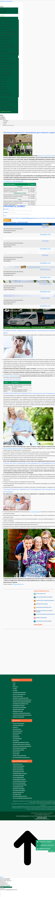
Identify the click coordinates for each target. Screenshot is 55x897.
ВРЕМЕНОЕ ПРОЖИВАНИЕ (18, 717)
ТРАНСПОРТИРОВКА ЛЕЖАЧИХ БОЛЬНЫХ (22, 715)
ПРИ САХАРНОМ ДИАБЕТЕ (18, 750)
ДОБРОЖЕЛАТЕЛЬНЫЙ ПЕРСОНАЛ (20, 703)
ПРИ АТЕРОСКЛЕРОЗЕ (17, 731)
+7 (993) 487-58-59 (22, 222)
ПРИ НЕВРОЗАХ (16, 736)
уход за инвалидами (34, 511)
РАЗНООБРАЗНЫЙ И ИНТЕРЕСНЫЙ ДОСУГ (22, 700)
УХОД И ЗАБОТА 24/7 (17, 764)
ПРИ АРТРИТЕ (16, 734)
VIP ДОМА (15, 690)
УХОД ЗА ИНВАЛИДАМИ (18, 777)
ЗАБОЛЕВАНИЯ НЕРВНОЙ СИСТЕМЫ (21, 742)
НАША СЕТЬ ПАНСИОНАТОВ (19, 694)
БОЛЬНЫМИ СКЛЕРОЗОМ (18, 771)
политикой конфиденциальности (28, 218)
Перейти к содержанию (6, 1)
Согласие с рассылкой (48, 816)
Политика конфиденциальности (23, 816)
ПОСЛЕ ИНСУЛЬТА (17, 729)
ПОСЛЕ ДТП (15, 727)
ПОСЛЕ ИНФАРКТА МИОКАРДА (20, 748)
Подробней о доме (45, 234)
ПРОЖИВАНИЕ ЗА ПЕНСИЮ (19, 705)
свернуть (52, 851)
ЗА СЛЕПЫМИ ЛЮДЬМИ (18, 786)
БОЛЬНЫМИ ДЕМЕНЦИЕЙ (18, 775)
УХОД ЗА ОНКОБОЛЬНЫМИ (19, 783)
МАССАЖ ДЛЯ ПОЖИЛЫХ (18, 769)
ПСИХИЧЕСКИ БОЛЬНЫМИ (18, 788)
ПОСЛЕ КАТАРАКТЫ (17, 733)
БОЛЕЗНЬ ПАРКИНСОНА (18, 792)
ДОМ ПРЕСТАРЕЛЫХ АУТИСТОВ (20, 796)
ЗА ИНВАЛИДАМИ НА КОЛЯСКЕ (20, 773)
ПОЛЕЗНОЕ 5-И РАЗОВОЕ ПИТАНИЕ (20, 698)
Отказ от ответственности (36, 816)
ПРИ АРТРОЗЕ (16, 740)
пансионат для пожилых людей (45, 155)
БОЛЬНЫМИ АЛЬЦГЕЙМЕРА (19, 790)
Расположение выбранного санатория (13, 448)
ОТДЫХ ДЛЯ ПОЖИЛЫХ (18, 767)
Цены (14, 684)
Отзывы (15, 688)
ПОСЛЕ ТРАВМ (16, 753)
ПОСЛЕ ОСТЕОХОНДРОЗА (18, 723)
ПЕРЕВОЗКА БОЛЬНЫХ (18, 711)
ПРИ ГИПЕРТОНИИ (17, 794)
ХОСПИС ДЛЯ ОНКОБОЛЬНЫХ (19, 755)
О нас (14, 683)
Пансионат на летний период (11, 376)
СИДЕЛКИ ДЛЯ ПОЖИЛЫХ (18, 766)
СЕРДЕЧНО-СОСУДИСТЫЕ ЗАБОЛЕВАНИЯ (22, 746)
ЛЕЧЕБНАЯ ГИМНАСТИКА (18, 709)
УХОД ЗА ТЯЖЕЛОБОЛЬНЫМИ (19, 784)
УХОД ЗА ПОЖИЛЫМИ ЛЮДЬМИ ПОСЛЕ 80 (22, 798)
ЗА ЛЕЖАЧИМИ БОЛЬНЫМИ (19, 779)
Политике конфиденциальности (5, 885)
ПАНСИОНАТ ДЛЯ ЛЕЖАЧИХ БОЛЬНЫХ (21, 713)
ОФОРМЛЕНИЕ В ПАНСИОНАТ (19, 692)
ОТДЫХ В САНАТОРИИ (18, 696)
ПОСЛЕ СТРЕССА (16, 751)
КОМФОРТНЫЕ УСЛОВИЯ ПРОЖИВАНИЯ (22, 701)
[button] (11, 3)
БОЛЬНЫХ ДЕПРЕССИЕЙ (18, 725)
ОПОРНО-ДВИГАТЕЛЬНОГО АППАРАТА (21, 744)
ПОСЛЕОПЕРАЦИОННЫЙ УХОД (19, 781)
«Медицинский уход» (18, 584)
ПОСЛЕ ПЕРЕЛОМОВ (17, 738)
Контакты (15, 686)
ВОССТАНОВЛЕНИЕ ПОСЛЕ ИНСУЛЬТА (21, 757)
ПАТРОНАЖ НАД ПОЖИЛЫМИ (19, 707)
